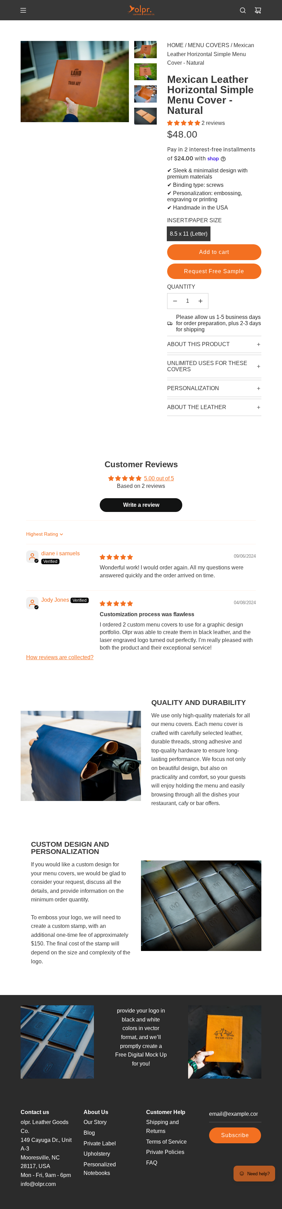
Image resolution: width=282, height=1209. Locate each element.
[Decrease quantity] (175, 301)
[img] (116, 557)
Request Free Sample (214, 271)
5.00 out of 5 (159, 478)
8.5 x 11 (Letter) (188, 234)
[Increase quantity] (200, 301)
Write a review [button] (141, 505)
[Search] (242, 10)
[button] (184, 123)
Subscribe (235, 1135)
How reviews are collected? (60, 657)
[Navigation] (23, 10)
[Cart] (257, 10)
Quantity (181, 287)
